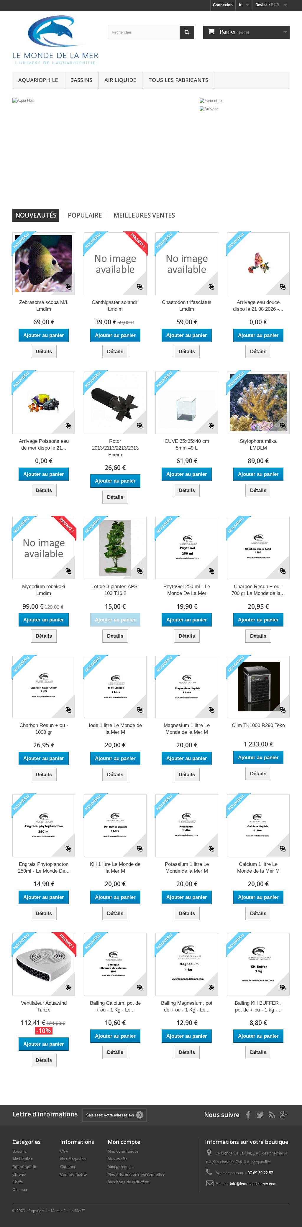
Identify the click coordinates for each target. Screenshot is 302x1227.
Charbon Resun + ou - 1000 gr (43, 729)
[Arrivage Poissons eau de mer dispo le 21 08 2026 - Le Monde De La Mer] (43, 402)
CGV (64, 1151)
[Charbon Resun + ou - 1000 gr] (43, 687)
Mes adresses (120, 1167)
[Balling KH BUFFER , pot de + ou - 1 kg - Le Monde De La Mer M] (258, 964)
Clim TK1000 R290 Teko (258, 725)
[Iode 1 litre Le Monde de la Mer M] (115, 687)
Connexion (223, 5)
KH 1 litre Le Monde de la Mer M (115, 867)
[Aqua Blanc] (155, 151)
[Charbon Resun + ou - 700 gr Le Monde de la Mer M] (258, 548)
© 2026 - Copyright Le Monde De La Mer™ (48, 1211)
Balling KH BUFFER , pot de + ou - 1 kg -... (258, 1006)
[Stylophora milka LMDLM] (258, 402)
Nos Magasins (73, 1159)
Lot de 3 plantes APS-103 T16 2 (115, 590)
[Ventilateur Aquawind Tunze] (43, 964)
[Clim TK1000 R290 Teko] (258, 687)
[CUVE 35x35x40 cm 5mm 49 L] (186, 402)
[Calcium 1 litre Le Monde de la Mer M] (258, 825)
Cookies (67, 1167)
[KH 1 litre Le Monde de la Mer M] (115, 825)
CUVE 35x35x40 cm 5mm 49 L (187, 444)
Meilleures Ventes (144, 215)
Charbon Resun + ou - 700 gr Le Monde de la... (258, 590)
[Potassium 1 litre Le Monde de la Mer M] (186, 825)
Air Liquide (120, 79)
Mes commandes (123, 1151)
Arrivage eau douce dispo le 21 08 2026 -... (258, 306)
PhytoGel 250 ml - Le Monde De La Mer (186, 590)
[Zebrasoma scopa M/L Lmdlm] (43, 263)
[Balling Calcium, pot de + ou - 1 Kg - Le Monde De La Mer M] (115, 964)
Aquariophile (38, 79)
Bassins (81, 79)
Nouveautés (35, 215)
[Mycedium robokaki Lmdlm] (43, 548)
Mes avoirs (117, 1159)
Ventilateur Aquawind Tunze (44, 1006)
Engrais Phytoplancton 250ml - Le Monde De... (44, 867)
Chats (17, 1182)
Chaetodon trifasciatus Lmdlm (186, 306)
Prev (172, 193)
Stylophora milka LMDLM (258, 444)
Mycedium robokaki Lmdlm (43, 590)
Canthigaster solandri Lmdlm (115, 306)
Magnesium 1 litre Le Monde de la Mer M (187, 729)
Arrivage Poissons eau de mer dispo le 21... (44, 444)
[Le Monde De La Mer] (55, 39)
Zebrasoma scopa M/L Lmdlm (43, 306)
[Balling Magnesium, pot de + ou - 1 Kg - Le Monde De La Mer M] (186, 964)
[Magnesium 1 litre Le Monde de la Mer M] (186, 687)
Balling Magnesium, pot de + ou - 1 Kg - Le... (186, 1006)
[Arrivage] (209, 109)
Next (186, 193)
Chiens (18, 1174)
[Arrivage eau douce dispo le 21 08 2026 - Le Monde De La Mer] (258, 263)
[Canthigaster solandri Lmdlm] (115, 263)
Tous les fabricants (178, 79)
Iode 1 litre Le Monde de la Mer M (115, 729)
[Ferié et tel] (211, 100)
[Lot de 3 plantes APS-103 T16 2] (115, 548)
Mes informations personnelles (136, 1174)
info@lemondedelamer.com (253, 1184)
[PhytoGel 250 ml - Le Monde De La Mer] (186, 548)
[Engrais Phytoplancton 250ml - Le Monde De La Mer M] (43, 825)
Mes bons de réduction (129, 1182)
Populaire (85, 215)
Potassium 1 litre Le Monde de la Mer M (187, 867)
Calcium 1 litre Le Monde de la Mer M (258, 867)
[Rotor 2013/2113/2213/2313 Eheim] (115, 402)
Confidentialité (73, 1174)
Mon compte (124, 1141)
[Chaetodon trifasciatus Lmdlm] (186, 263)
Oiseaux (19, 1189)
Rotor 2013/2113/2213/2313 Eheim (115, 448)
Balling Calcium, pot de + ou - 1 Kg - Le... (115, 1006)
